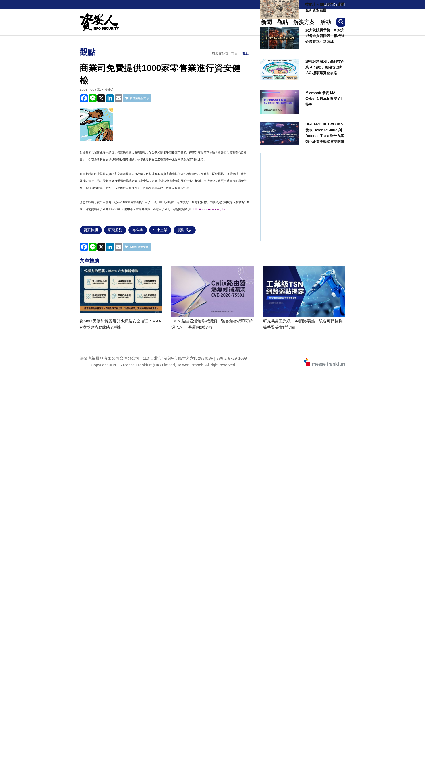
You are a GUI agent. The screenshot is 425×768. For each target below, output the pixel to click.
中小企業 (160, 230)
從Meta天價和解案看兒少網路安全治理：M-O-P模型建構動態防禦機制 (120, 324)
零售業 (137, 230)
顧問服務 (115, 230)
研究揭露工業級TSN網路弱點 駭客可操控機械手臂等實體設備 (303, 324)
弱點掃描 (185, 230)
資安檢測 (91, 230)
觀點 (245, 53)
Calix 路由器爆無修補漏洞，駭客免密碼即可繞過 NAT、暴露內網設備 (212, 324)
